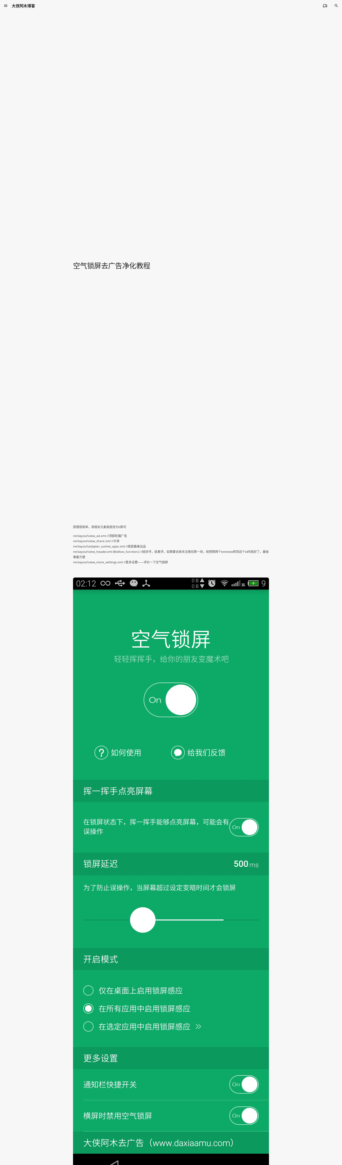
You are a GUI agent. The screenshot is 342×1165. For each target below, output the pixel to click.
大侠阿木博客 (23, 5)
